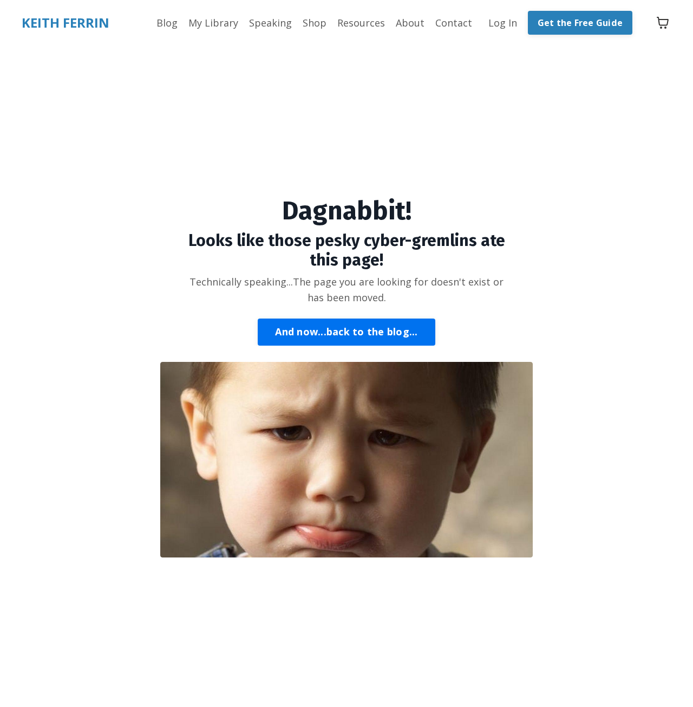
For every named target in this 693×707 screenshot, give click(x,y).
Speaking (270, 22)
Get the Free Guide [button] (580, 23)
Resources (361, 22)
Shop (314, 22)
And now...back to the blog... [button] (346, 331)
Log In (502, 22)
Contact (453, 22)
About (410, 22)
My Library (213, 22)
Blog (167, 22)
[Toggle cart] (662, 22)
